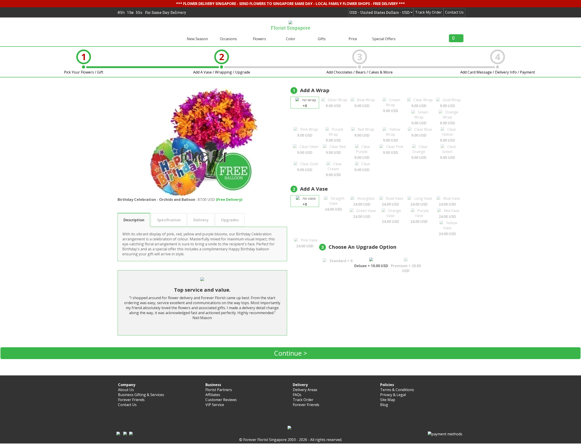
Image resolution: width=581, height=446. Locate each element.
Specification (169, 219)
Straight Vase (334, 204)
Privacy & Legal (393, 394)
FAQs (297, 394)
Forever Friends (131, 399)
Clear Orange (419, 152)
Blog (384, 404)
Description (133, 219)
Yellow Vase (448, 228)
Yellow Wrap (391, 135)
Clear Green (448, 152)
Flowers (259, 38)
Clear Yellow (448, 135)
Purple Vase (419, 216)
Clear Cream (334, 169)
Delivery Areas (305, 389)
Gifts (322, 38)
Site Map (387, 399)
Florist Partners (218, 389)
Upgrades (230, 219)
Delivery (200, 219)
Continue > (290, 353)
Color (290, 38)
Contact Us (454, 12)
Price (353, 38)
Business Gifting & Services (141, 394)
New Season (197, 38)
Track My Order (428, 12)
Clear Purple (362, 152)
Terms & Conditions (397, 389)
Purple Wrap (334, 135)
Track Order (303, 399)
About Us (126, 389)
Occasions (228, 38)
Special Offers (384, 38)
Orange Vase (391, 216)
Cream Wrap (391, 105)
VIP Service (214, 404)
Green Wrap (419, 118)
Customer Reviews (221, 399)
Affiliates (212, 394)
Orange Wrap (449, 118)
